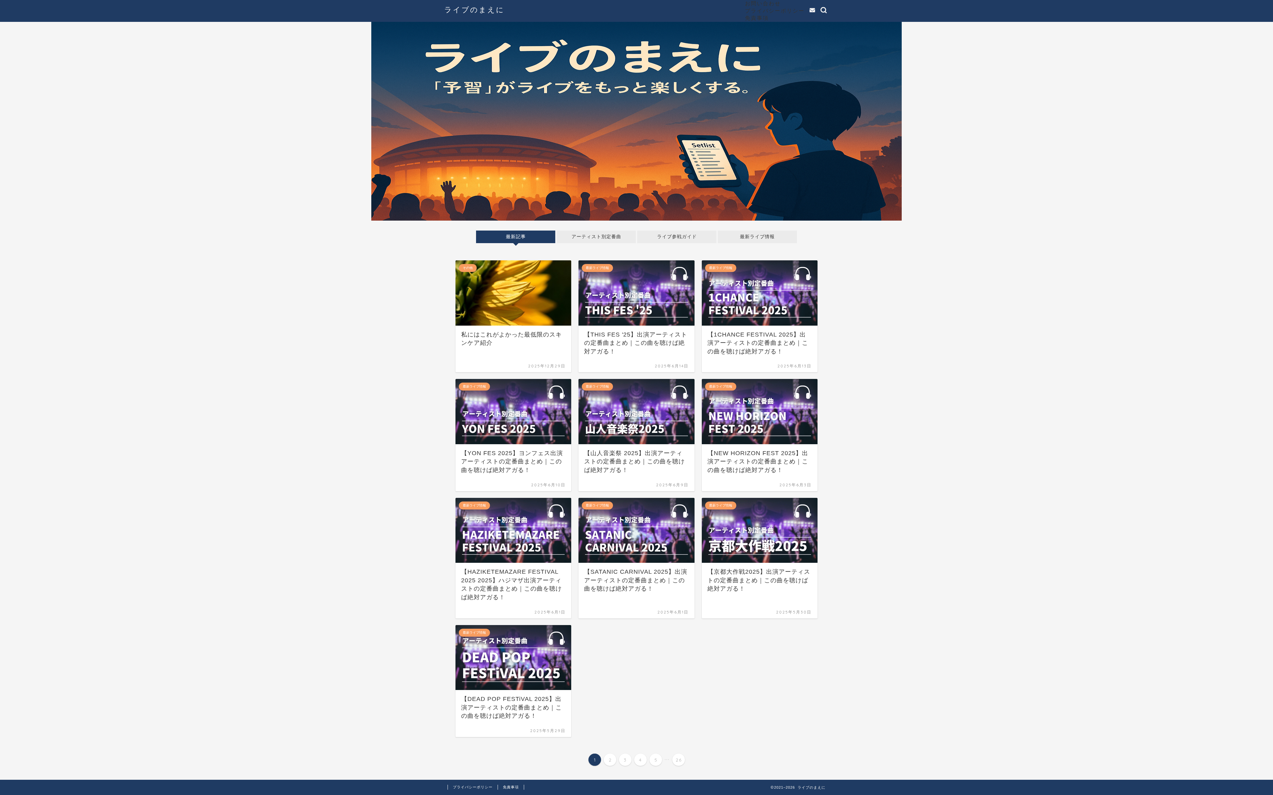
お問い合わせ (763, 3)
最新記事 (515, 236)
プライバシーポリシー (775, 10)
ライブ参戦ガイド (677, 236)
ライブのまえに (474, 9)
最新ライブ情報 (757, 236)
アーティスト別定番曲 (596, 236)
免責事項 (757, 18)
